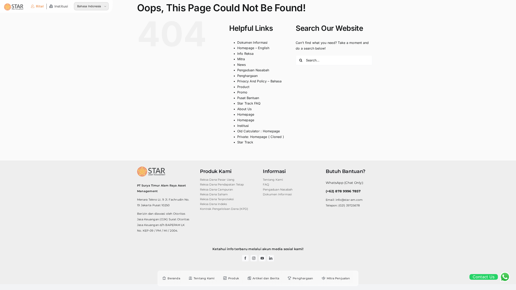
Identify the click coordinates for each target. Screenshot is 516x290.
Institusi (243, 126)
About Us (244, 109)
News (241, 65)
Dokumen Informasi (252, 42)
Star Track (245, 142)
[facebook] (245, 258)
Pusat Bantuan (248, 98)
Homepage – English (253, 48)
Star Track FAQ (248, 103)
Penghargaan (247, 76)
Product (243, 87)
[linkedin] (270, 258)
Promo (242, 92)
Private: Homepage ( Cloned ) (260, 137)
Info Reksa (245, 54)
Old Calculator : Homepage (258, 131)
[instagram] (254, 258)
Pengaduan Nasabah (253, 70)
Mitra (241, 59)
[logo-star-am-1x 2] (13, 5)
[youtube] (262, 258)
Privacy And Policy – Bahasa (259, 81)
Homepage (245, 114)
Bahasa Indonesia (89, 6)
